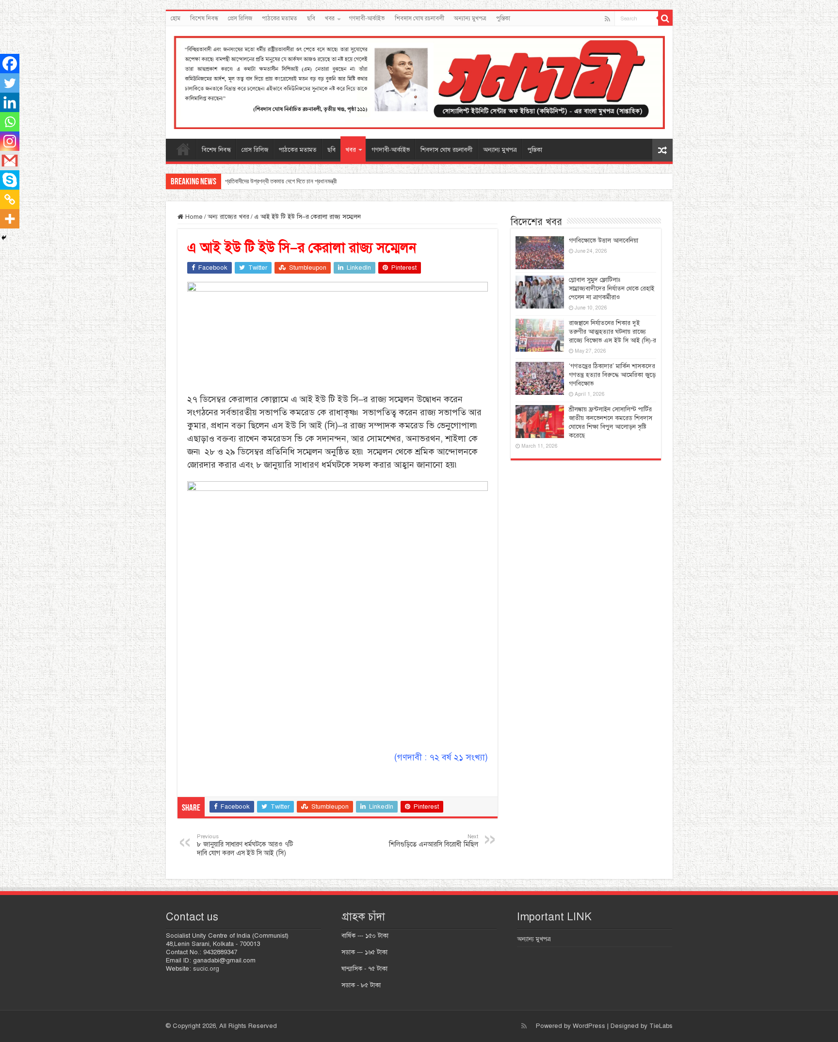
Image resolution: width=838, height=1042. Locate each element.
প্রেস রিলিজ (240, 18)
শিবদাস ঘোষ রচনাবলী (419, 18)
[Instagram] (9, 141)
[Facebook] (9, 63)
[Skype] (9, 180)
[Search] (665, 18)
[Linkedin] (9, 102)
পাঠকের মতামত (279, 18)
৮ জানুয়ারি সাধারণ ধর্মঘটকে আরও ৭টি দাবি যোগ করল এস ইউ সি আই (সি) (245, 845)
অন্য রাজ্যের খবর (228, 217)
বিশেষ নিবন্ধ (204, 18)
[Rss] (607, 19)
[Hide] (4, 238)
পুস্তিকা (503, 18)
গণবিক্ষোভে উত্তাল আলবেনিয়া (603, 240)
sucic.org (206, 969)
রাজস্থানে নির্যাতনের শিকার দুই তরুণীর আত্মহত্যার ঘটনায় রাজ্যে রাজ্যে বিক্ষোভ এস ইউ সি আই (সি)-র (612, 331)
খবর (330, 18)
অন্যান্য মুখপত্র (470, 18)
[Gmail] (9, 160)
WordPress (589, 1026)
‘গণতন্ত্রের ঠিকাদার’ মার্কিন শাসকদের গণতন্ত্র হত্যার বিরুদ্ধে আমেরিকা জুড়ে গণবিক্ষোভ (612, 375)
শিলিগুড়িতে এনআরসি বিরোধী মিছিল (433, 840)
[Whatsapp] (9, 121)
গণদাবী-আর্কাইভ (367, 18)
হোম (175, 18)
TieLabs (661, 1026)
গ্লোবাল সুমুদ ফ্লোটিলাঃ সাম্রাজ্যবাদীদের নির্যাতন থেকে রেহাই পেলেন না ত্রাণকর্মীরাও (611, 288)
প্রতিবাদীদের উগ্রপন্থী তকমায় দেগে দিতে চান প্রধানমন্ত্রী (281, 181)
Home (193, 217)
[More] (9, 218)
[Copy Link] (9, 199)
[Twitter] (9, 83)
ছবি (311, 18)
